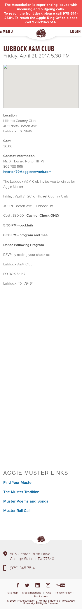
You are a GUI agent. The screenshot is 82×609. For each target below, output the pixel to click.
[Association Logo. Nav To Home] (41, 33)
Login (75, 31)
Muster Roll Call (16, 510)
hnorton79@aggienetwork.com (27, 171)
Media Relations (31, 592)
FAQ (48, 592)
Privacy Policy (64, 592)
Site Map (12, 592)
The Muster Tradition (21, 491)
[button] (41, 82)
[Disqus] (41, 402)
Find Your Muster (18, 482)
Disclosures (41, 596)
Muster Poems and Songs (25, 501)
